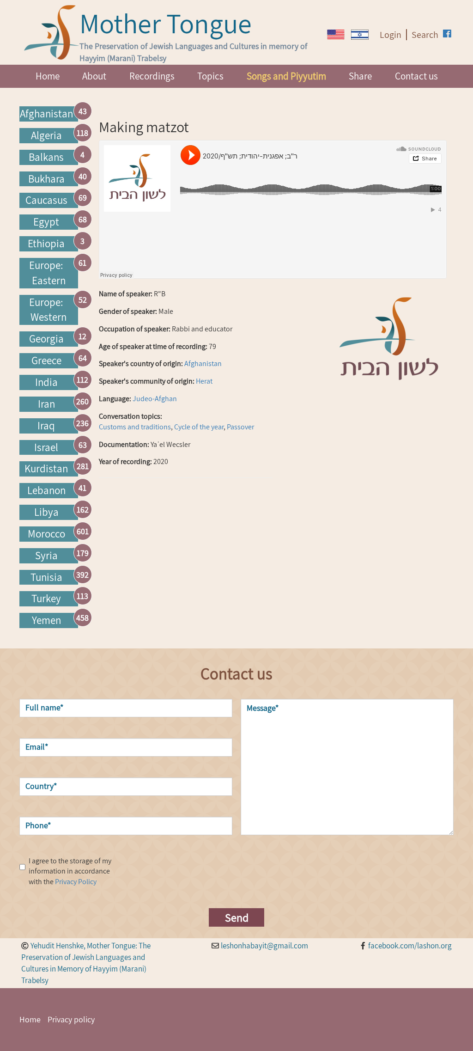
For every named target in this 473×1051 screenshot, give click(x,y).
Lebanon (46, 490)
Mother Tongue (165, 23)
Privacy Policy (76, 881)
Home (48, 76)
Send (237, 917)
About (94, 76)
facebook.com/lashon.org (410, 946)
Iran (46, 404)
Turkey (46, 598)
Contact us (416, 76)
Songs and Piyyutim (286, 76)
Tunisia (46, 577)
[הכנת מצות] (360, 35)
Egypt (46, 222)
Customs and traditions (135, 427)
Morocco (46, 534)
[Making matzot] (336, 34)
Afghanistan (46, 114)
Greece (46, 360)
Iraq (46, 426)
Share (360, 76)
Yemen (46, 620)
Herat (204, 381)
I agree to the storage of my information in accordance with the (70, 871)
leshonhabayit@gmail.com (264, 946)
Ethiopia (46, 244)
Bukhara (46, 179)
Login (390, 34)
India (46, 382)
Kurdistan (46, 469)
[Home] (51, 32)
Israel (46, 447)
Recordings (152, 76)
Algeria (46, 135)
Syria (46, 555)
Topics (210, 76)
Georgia (46, 339)
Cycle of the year (199, 427)
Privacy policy (71, 1019)
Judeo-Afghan (155, 398)
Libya (46, 512)
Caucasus (46, 200)
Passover (240, 427)
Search (425, 34)
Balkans (46, 157)
